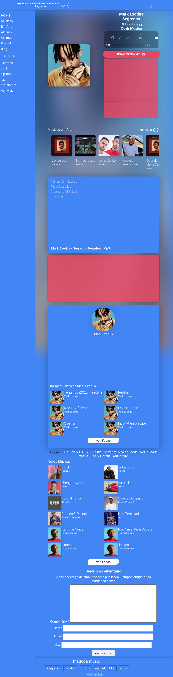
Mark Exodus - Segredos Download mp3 (80, 248)
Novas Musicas (59, 462)
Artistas (6, 38)
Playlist (6, 43)
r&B (67, 191)
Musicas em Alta (60, 130)
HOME (5, 15)
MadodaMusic (95, 674)
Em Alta (6, 26)
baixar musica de (116, 452)
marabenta (8, 85)
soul (74, 191)
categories (52, 668)
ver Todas (103, 441)
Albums (6, 32)
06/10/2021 (71, 452)
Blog (4, 49)
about (124, 668)
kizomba (7, 63)
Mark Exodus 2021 (116, 456)
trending (70, 668)
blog (112, 668)
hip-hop (6, 74)
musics (86, 668)
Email (58, 636)
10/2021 (88, 452)
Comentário (59, 621)
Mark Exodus (138, 452)
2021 (99, 452)
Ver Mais (7, 91)
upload (100, 668)
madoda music (86, 661)
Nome (57, 628)
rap (3, 79)
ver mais (145, 130)
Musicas (7, 21)
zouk (4, 68)
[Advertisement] (17, 193)
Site (57, 644)
